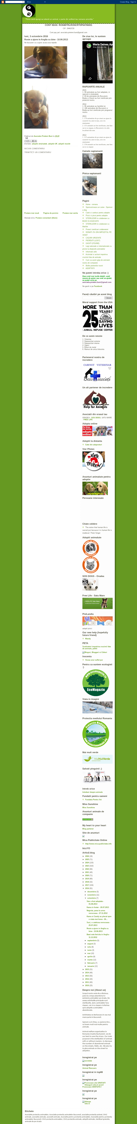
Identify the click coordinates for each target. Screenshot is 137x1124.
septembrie (92, 940)
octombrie (91, 898)
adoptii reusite (64, 144)
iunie (89, 950)
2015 (87, 969)
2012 (87, 979)
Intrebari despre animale (92, 792)
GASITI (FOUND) (92, 243)
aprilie (90, 957)
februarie (91, 963)
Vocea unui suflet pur (94, 660)
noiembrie (91, 895)
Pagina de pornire (50, 213)
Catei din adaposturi (93, 445)
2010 (87, 985)
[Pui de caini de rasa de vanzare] (97, 819)
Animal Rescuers (89, 1068)
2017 (87, 885)
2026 (87, 856)
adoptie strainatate (39, 144)
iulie (89, 947)
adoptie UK (52, 144)
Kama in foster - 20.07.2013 (98, 907)
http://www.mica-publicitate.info (98, 844)
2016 (87, 888)
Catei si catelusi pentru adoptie (98, 213)
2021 (87, 872)
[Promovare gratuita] (97, 1075)
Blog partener (88, 829)
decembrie (92, 892)
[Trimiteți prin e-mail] (25, 141)
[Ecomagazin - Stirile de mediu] (97, 682)
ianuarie (91, 966)
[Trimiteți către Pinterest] (35, 141)
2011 (87, 982)
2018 (87, 882)
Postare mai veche (70, 213)
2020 (87, 875)
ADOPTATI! (90, 268)
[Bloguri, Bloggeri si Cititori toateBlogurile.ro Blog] (97, 652)
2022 (87, 869)
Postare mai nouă (31, 213)
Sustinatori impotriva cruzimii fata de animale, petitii (96, 648)
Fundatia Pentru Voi (93, 800)
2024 (87, 863)
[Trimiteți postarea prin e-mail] (51, 138)
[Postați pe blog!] (28, 141)
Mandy (88, 639)
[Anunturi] (97, 836)
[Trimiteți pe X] (30, 141)
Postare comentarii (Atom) (46, 218)
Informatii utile (91, 252)
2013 (87, 976)
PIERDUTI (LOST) (93, 240)
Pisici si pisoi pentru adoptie (97, 215)
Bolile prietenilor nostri (94, 266)
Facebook (98, 286)
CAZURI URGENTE (93, 238)
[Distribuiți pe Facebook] (33, 141)
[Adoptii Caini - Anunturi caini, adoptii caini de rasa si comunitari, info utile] (97, 548)
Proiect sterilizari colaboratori (97, 229)
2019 (87, 879)
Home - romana (92, 204)
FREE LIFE (88, 420)
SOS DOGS (96, 418)
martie (90, 960)
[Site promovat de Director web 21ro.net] (97, 1094)
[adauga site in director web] (97, 1103)
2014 (87, 973)
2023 (87, 866)
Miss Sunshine (88, 808)
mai (89, 953)
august (90, 944)
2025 (87, 859)
